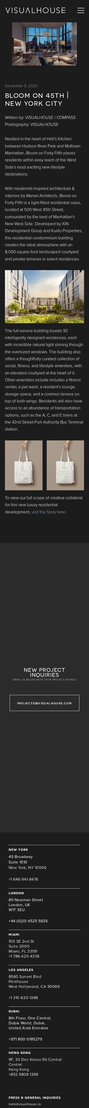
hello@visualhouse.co (25, 1104)
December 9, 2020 (21, 85)
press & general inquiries (35, 1097)
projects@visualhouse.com (44, 703)
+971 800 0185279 (25, 1039)
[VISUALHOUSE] (35, 10)
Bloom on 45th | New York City (37, 99)
